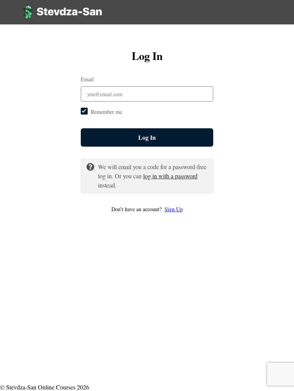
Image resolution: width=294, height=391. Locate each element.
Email (87, 79)
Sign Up (174, 209)
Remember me (106, 111)
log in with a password (170, 176)
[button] (147, 209)
